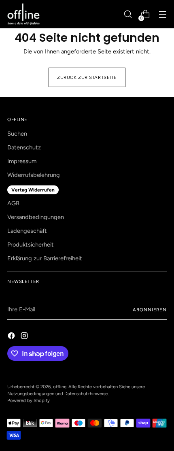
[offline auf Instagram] (25, 337)
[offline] (23, 14)
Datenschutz (24, 147)
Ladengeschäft (27, 230)
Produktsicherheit (30, 244)
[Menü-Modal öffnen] (162, 14)
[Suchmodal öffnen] (127, 14)
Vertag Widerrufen (33, 190)
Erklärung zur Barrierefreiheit (44, 258)
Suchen (17, 133)
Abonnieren (150, 310)
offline (59, 386)
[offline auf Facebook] (12, 337)
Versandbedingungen (35, 217)
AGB (13, 203)
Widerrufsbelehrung (33, 175)
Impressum (21, 161)
